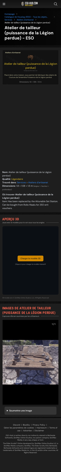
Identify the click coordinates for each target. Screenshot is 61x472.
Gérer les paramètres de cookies (19, 427)
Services (8, 19)
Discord (16, 425)
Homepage (10, 14)
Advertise (27, 430)
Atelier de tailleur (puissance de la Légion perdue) (30, 66)
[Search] (56, 4)
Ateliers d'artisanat (25, 19)
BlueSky (26, 425)
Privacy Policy (39, 425)
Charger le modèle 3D (30, 258)
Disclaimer (39, 430)
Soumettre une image (20, 410)
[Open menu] (4, 4)
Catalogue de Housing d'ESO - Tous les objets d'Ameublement (26, 17)
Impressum (42, 427)
